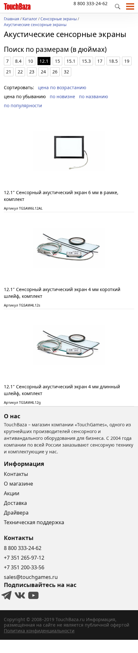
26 (54, 72)
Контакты (16, 474)
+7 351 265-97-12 (24, 557)
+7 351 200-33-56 (24, 567)
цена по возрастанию (62, 87)
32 (66, 72)
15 (57, 61)
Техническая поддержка (34, 522)
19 (126, 61)
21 (8, 72)
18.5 (113, 61)
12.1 (43, 61)
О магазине (18, 483)
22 (20, 72)
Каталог (29, 19)
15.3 (86, 61)
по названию (93, 96)
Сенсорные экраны (58, 19)
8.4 (18, 61)
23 (31, 72)
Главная (11, 19)
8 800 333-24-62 (90, 3)
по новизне (62, 96)
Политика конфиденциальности (39, 631)
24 (43, 72)
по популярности (23, 105)
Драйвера (16, 512)
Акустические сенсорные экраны (35, 25)
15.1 (70, 61)
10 (30, 61)
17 (99, 61)
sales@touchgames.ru (31, 577)
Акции (11, 493)
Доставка (15, 502)
